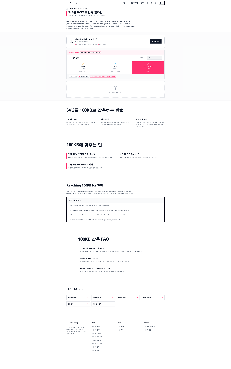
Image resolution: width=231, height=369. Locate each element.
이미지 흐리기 (96, 326)
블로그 (142, 3)
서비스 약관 (147, 330)
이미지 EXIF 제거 (97, 343)
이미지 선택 (155, 41)
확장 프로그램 (134, 3)
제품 (124, 3)
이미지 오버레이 (97, 333)
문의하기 (120, 330)
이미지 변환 (95, 350)
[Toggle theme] (155, 3)
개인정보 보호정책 (149, 326)
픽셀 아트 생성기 (97, 340)
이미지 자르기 (96, 330)
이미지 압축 (95, 347)
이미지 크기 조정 (97, 337)
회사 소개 (149, 3)
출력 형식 (143, 58)
